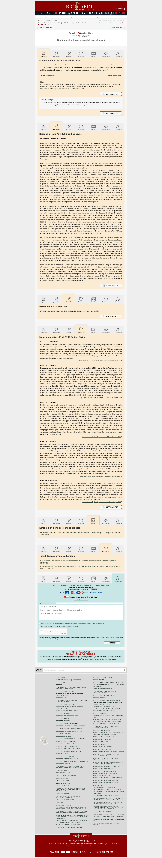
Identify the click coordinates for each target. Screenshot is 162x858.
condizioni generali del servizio (67, 623)
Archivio (102, 846)
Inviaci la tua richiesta (52, 659)
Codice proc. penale (79, 17)
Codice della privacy (63, 718)
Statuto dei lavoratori (64, 805)
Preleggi (59, 685)
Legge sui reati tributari (101, 730)
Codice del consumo (63, 721)
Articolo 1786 (48, 24)
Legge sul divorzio (62, 785)
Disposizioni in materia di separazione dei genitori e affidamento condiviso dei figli (71, 767)
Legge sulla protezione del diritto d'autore (108, 682)
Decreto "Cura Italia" (63, 783)
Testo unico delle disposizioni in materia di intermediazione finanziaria (108, 763)
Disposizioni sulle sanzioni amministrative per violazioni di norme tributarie (107, 803)
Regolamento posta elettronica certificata (108, 816)
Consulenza (118, 56)
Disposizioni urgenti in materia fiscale (106, 795)
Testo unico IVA (98, 785)
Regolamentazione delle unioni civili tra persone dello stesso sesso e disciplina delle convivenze (70, 789)
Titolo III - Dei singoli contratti (76, 64)
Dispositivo (43, 129)
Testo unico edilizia (99, 744)
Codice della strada (63, 713)
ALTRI (100, 17)
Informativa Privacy (80, 846)
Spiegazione (56, 56)
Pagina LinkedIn (111, 851)
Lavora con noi (81, 848)
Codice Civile (40, 17)
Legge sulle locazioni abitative (104, 695)
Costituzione (93, 17)
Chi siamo (96, 846)
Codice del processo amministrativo (69, 731)
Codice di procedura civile (65, 691)
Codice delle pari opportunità (66, 741)
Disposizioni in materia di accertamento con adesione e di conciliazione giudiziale (108, 799)
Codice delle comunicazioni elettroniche (70, 738)
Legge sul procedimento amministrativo (107, 700)
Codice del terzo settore (65, 756)
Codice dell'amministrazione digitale (69, 751)
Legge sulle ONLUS (99, 713)
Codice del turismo (63, 733)
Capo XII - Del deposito (89, 64)
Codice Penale (66, 17)
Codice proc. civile (53, 17)
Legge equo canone (99, 698)
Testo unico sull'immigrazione (103, 747)
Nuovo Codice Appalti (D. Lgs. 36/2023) (68, 680)
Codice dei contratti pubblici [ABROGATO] (70, 728)
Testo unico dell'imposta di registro (105, 783)
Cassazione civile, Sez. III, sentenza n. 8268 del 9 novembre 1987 (100, 476)
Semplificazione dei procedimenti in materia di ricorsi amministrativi (108, 703)
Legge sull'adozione (63, 793)
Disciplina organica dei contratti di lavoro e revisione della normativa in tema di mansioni (72, 808)
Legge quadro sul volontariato (104, 711)
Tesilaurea (106, 56)
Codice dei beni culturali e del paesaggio (70, 726)
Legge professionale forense (103, 677)
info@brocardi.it (70, 846)
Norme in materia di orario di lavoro (69, 827)
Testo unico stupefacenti (102, 749)
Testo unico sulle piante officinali (105, 771)
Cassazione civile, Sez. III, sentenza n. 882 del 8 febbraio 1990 (101, 437)
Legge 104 (59, 802)
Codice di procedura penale (66, 704)
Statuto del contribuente (102, 811)
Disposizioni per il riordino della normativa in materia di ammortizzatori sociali (72, 821)
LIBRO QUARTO (67, 23)
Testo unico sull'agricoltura (103, 768)
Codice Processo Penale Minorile (68, 711)
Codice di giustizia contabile (66, 743)
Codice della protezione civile (67, 759)
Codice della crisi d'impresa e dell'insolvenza (72, 761)
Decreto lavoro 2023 (63, 773)
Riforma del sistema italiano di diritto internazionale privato (106, 727)
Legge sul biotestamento (65, 800)
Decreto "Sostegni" (63, 778)
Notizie (93, 56)
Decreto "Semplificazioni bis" (66, 775)
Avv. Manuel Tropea (86, 842)
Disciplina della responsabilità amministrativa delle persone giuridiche (107, 707)
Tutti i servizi (120, 17)
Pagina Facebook (103, 851)
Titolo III (86, 23)
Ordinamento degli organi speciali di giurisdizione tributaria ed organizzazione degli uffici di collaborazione (108, 807)
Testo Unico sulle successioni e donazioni (107, 777)
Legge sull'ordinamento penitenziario (106, 723)
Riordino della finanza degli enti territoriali (108, 814)
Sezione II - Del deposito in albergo (104, 64)
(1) (108, 69)
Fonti (45, 23)
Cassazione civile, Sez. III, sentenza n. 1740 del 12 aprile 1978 (101, 502)
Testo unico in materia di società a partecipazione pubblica (105, 774)
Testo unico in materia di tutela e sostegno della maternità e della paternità (108, 733)
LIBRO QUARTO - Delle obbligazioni (60, 64)
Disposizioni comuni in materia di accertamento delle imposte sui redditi (107, 788)
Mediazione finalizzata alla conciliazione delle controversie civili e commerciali (107, 720)
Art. (45, 28)
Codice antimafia (62, 754)
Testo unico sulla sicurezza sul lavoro (106, 766)
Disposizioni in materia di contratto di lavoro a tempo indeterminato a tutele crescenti (72, 812)
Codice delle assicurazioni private (68, 723)
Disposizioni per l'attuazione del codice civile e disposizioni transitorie (72, 688)
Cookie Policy (89, 846)
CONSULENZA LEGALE (116, 20)
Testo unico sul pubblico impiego (104, 736)
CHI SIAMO (103, 20)
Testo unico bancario (100, 741)
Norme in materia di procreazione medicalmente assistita (68, 796)
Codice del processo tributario (67, 716)
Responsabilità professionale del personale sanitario (105, 692)
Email (40, 603)
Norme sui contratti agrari (102, 689)
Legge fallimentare (99, 680)
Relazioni (68, 56)
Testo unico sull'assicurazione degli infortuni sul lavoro (106, 755)
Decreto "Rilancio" (62, 780)
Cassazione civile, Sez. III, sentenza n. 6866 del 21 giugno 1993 (101, 397)
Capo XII (102, 23)
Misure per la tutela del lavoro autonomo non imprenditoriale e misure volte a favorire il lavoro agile (72, 817)
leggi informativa (99, 623)
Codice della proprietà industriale (68, 749)
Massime (81, 56)
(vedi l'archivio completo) (81, 600)
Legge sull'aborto (62, 770)
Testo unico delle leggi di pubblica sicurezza (109, 752)
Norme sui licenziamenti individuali (68, 824)
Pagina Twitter (107, 851)
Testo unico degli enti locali (103, 739)
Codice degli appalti (63, 764)
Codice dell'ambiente (63, 736)
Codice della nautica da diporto (67, 746)
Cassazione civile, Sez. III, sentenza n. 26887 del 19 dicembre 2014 (100, 361)
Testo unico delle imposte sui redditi (106, 780)
